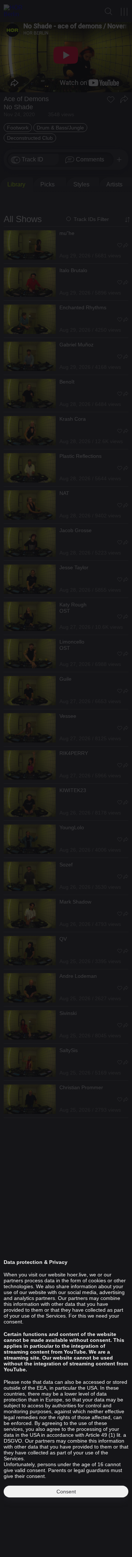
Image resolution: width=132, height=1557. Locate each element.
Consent (66, 1491)
